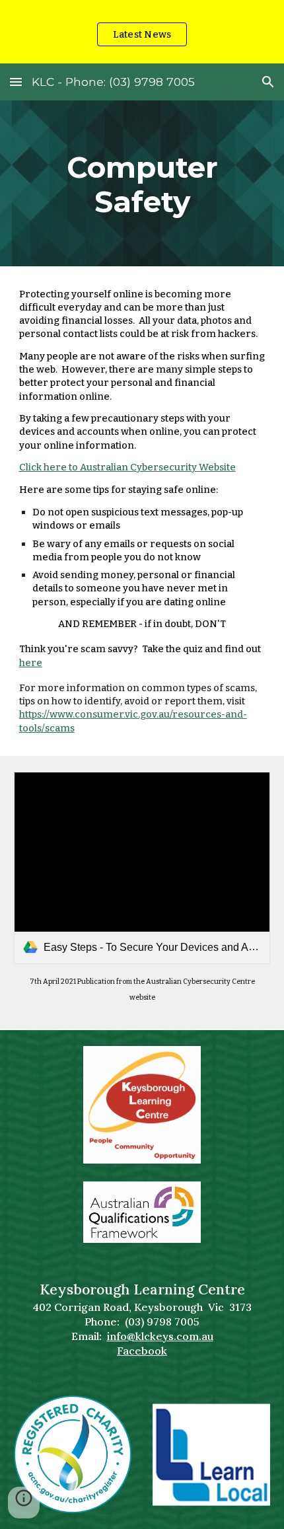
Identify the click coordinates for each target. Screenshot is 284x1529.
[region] (142, 31)
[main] (142, 183)
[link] (142, 868)
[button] (16, 81)
